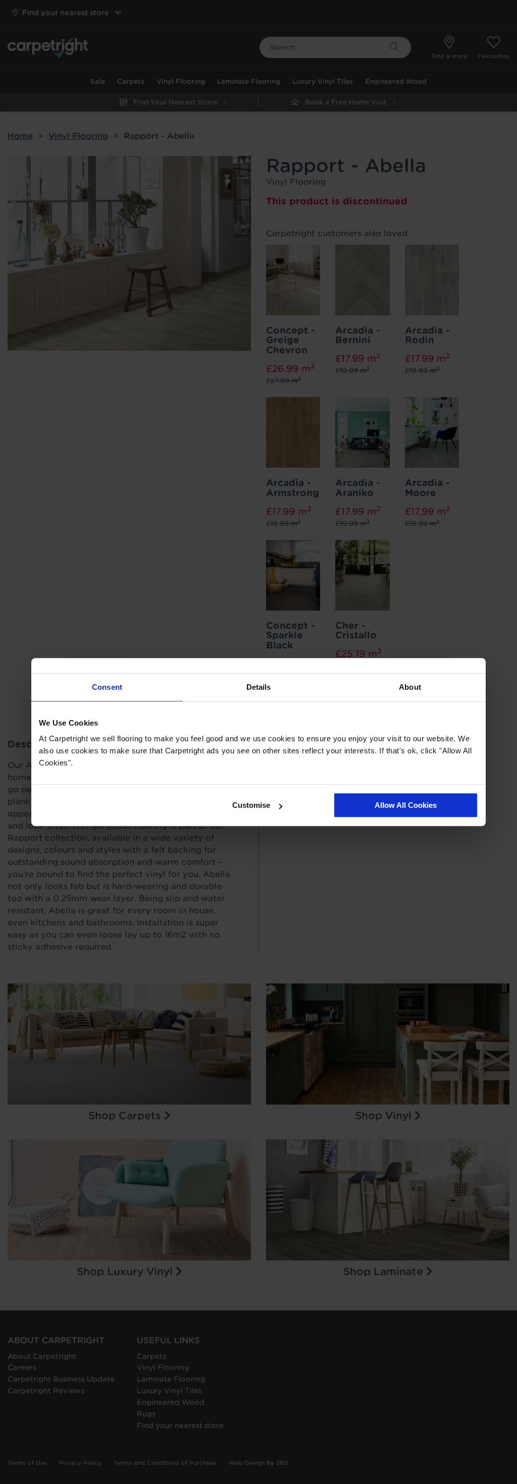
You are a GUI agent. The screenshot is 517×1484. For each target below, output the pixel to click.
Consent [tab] (107, 687)
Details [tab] (258, 687)
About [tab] (410, 687)
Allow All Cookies (406, 805)
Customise (251, 805)
